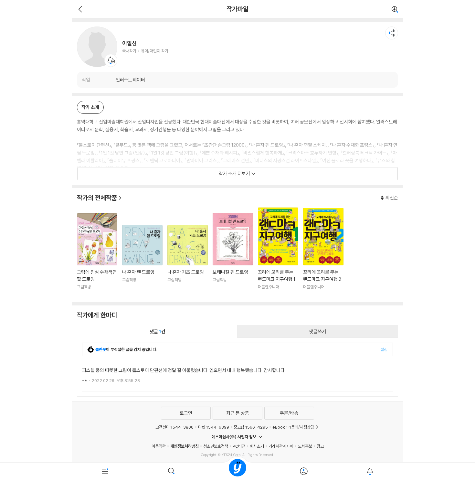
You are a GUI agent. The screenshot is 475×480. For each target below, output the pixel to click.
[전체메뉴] (105, 471)
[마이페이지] (303, 471)
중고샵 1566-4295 (251, 427)
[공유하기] (391, 33)
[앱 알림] (369, 471)
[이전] (79, 9)
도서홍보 (305, 446)
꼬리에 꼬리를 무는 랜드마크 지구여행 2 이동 (323, 253)
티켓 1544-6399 (213, 427)
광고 (320, 446)
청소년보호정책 (215, 446)
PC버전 (239, 446)
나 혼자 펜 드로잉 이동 (142, 261)
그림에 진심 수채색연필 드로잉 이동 (97, 255)
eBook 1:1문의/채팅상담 (293, 427)
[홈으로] (237, 471)
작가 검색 (395, 9)
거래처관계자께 (281, 446)
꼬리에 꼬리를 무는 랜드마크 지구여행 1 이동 (278, 252)
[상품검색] (171, 471)
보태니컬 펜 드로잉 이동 (233, 255)
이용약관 (159, 446)
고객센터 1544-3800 (174, 427)
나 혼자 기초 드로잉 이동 (187, 261)
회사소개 (257, 446)
